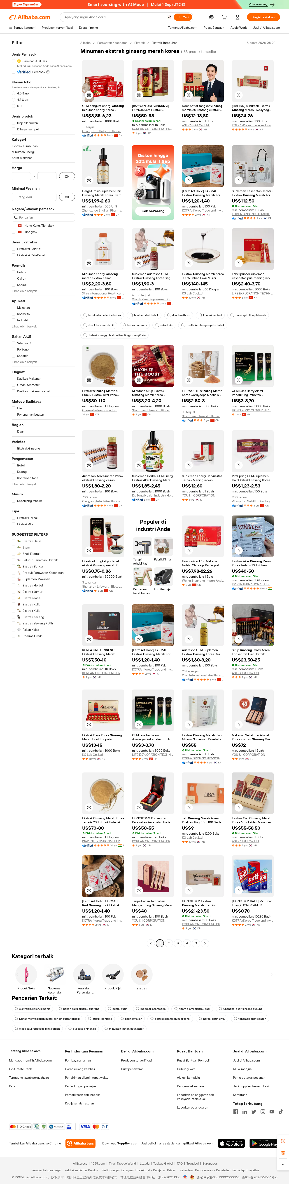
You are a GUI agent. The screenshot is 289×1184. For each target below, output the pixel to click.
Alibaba (85, 43)
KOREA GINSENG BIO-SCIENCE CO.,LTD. (253, 214)
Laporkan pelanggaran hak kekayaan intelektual (195, 1097)
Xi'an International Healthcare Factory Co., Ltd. (103, 293)
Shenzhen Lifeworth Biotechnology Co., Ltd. (153, 410)
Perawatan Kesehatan (112, 43)
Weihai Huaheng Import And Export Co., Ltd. (203, 580)
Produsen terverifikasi (136, 1060)
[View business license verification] (185, 1177)
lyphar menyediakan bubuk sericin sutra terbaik (49, 1018)
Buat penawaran (132, 1069)
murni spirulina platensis (250, 315)
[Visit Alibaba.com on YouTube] (272, 1111)
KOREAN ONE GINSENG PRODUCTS (153, 129)
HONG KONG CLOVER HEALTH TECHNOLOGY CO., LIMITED (253, 410)
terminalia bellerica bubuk (104, 315)
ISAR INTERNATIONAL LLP (251, 584)
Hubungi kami (186, 1069)
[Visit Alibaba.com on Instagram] (263, 1111)
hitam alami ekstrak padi (194, 1008)
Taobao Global (163, 1163)
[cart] (225, 18)
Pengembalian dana (190, 1086)
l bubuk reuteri (212, 315)
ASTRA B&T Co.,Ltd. (196, 125)
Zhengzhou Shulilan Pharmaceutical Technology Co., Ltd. (103, 210)
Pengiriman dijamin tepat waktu (87, 1077)
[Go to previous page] (151, 943)
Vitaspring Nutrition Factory (251, 501)
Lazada (144, 1163)
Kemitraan (240, 1095)
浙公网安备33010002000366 (218, 1177)
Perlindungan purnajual (81, 1086)
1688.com (98, 1163)
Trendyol (192, 1163)
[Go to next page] (205, 943)
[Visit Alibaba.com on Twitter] (253, 1111)
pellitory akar (133, 1018)
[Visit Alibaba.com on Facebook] (235, 1111)
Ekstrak (139, 43)
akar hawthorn (181, 315)
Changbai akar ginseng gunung (242, 1008)
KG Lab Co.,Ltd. (192, 293)
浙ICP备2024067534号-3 (259, 1177)
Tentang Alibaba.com (24, 1051)
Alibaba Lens (35, 1143)
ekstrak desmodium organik (172, 1018)
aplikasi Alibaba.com (197, 1143)
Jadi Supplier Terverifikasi (251, 1086)
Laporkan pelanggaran (192, 1107)
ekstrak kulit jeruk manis (34, 1008)
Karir (12, 1086)
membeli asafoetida (153, 1008)
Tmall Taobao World (122, 1163)
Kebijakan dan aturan (79, 1103)
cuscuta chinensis (84, 1028)
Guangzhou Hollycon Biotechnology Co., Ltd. (103, 131)
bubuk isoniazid (102, 1018)
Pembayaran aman (78, 1060)
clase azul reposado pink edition (39, 1028)
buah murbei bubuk (146, 315)
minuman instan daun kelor (126, 1028)
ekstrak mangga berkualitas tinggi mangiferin (117, 335)
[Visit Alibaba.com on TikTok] (281, 1111)
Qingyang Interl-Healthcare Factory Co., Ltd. (103, 501)
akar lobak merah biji (101, 325)
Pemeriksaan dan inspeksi (83, 1095)
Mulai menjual (242, 1069)
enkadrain (166, 325)
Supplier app (127, 1143)
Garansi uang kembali (80, 1069)
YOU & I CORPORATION (198, 495)
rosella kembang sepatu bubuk (205, 325)
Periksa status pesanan (249, 1077)
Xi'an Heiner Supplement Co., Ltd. (153, 299)
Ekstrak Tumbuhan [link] (164, 43)
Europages (210, 1163)
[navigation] (43, 493)
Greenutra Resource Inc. (99, 410)
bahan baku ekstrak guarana (81, 1008)
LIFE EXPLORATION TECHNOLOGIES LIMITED (253, 293)
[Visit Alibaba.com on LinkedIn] (244, 1111)
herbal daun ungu (214, 1018)
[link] (283, 1141)
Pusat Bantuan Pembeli (193, 1060)
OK (67, 176)
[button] (169, 17)
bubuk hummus (137, 325)
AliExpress (80, 1163)
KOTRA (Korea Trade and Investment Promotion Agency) (253, 125)
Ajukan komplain (188, 1077)
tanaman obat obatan (252, 1018)
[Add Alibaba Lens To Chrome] (80, 1143)
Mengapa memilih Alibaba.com (30, 1060)
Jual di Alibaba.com (246, 1060)
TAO (180, 1163)
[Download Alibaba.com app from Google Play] (264, 1143)
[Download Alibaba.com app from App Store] (231, 1143)
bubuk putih (119, 1008)
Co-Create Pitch (20, 1069)
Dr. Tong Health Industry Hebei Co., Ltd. (153, 495)
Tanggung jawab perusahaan (29, 1077)
